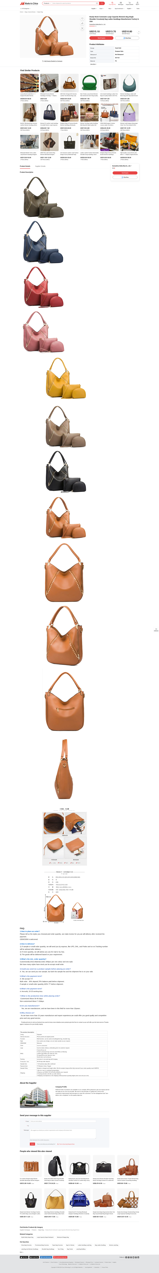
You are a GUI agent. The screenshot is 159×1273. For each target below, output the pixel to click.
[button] (97, 3)
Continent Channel (99, 1262)
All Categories (25, 8)
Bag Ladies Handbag (100, 1245)
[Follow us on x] (129, 1257)
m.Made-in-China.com (83, 1264)
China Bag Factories (26, 1245)
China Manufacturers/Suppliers (66, 1262)
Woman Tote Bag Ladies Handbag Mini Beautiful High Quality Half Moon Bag (89, 124)
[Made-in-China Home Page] (29, 3)
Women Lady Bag (113, 1245)
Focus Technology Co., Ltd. (68, 1267)
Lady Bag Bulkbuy (81, 1249)
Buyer (101, 8)
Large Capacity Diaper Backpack (45, 1237)
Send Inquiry (101, 38)
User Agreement (88, 1267)
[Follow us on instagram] (131, 1257)
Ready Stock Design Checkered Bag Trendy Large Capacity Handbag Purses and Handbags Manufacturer (128, 1213)
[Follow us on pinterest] (136, 1257)
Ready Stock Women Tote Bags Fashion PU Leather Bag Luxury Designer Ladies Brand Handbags (30, 1213)
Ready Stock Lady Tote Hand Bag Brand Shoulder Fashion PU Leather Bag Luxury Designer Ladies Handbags (79, 1180)
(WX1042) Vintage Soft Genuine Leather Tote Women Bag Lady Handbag (68, 95)
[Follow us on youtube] (133, 1257)
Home (21, 12)
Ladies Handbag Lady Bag (84, 1245)
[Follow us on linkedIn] (138, 1257)
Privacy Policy (105, 1267)
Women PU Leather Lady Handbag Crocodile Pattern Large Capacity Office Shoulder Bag (49, 124)
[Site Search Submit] (102, 3)
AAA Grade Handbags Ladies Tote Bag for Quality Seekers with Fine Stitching (109, 95)
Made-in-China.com (72, 1264)
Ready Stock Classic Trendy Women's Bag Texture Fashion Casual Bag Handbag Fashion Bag (127, 1180)
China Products (54, 1262)
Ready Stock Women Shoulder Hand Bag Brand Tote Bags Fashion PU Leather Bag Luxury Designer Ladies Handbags (103, 1180)
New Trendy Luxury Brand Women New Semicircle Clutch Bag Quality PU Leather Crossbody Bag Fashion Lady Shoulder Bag (89, 95)
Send (32, 1144)
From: (27, 1121)
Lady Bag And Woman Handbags (29, 1249)
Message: (26, 1130)
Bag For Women (70, 1245)
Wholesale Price (89, 1262)
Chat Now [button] (128, 38)
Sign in (137, 4)
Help (109, 8)
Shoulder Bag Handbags (48, 1249)
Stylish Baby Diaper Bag (27, 1237)
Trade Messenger (46, 1257)
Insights (114, 1262)
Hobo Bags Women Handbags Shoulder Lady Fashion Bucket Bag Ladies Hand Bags (54, 1213)
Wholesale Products (79, 1262)
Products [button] (46, 3)
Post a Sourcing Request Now (66, 1144)
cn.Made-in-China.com (95, 1264)
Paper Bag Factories (57, 1245)
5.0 (113, 168)
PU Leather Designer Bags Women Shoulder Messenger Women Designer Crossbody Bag (29, 1180)
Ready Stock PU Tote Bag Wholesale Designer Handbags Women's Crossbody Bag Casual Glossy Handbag (79, 1213)
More (21, 1252)
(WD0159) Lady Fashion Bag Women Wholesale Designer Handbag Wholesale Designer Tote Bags (49, 154)
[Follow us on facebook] (126, 1257)
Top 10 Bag (61, 1249)
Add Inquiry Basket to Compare (53, 61)
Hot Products (46, 1262)
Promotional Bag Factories (42, 1245)
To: (28, 1126)
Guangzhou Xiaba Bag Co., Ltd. (97, 24)
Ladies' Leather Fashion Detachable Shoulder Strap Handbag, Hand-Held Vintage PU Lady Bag (89, 154)
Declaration (96, 1267)
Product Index (108, 1262)
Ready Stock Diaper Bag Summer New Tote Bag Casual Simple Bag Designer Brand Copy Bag (104, 1213)
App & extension (119, 8)
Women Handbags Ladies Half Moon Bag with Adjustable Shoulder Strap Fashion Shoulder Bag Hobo (129, 95)
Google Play (34, 1257)
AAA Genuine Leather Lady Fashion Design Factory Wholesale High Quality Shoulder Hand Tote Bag (69, 154)
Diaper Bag (40, 12)
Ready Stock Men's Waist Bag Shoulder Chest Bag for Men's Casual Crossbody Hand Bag (54, 1180)
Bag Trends (70, 1249)
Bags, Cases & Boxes (30, 12)
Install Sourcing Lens (61, 1257)
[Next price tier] (138, 31)
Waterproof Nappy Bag (63, 1237)
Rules (138, 8)
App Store (24, 1257)
